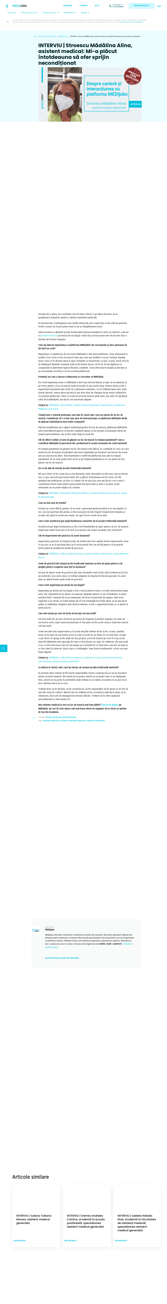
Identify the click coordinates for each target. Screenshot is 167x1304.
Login (159, 6)
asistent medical (49, 336)
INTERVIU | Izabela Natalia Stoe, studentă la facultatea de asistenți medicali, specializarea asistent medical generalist (136, 1223)
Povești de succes (49, 13)
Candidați (67, 6)
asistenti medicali (77, 721)
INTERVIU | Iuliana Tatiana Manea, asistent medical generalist (33, 1219)
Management (69, 13)
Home (40, 36)
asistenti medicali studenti (55, 721)
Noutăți (84, 13)
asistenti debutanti (96, 721)
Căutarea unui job (28, 13)
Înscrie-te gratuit (109, 705)
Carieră (11, 13)
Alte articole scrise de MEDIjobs (62, 958)
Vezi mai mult (20, 1240)
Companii (83, 6)
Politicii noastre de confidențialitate (131, 22)
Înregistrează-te (141, 6)
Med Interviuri (63, 36)
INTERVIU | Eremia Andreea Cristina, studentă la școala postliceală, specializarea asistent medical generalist (86, 1221)
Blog (97, 6)
